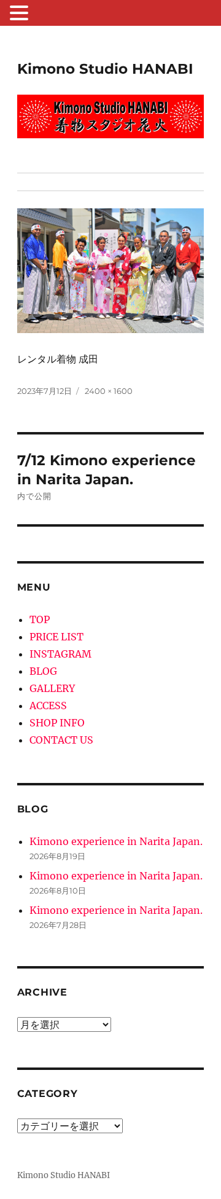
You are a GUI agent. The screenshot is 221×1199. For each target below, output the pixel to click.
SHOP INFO (57, 723)
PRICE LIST (56, 637)
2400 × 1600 (109, 391)
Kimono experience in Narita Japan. (116, 841)
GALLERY (52, 688)
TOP (39, 619)
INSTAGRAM (60, 654)
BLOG (43, 671)
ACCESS (48, 705)
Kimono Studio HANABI (105, 68)
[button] (21, 14)
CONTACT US (61, 740)
